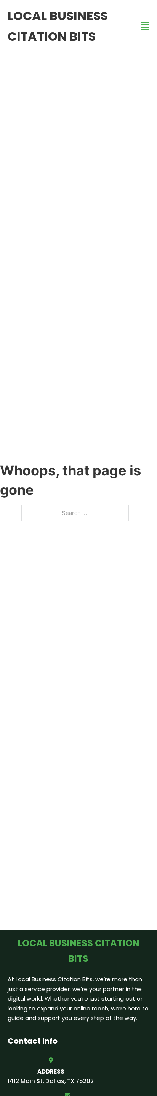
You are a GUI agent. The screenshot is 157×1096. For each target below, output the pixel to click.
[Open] (145, 26)
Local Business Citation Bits (58, 26)
